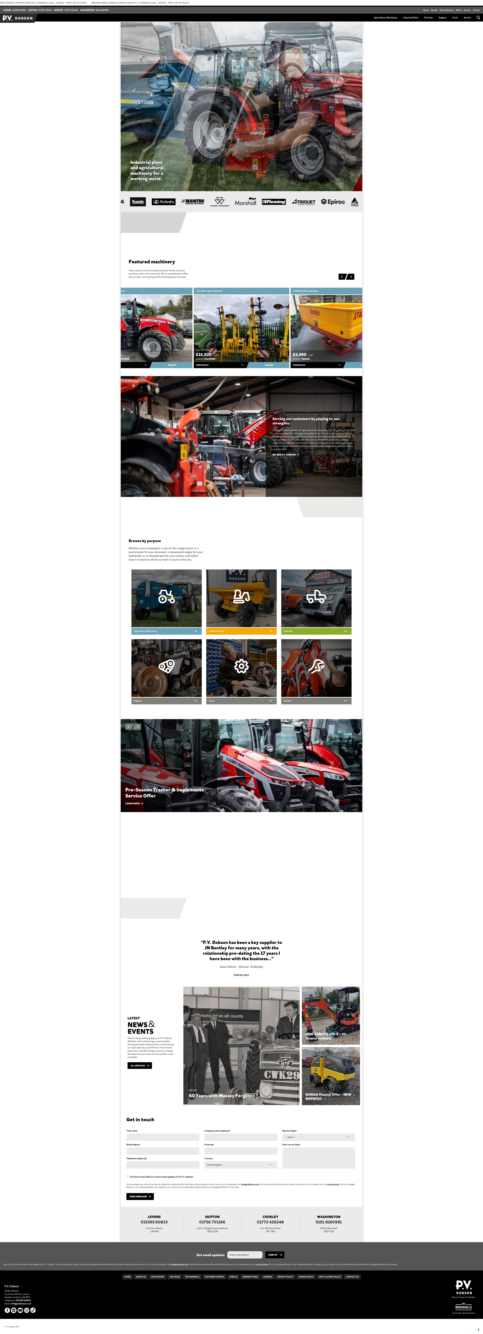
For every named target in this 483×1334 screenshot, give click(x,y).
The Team (175, 1276)
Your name (131, 1130)
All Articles (138, 1065)
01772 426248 (71, 10)
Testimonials (192, 1276)
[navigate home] (17, 14)
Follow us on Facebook (7, 1310)
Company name (217, 1130)
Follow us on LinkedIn (14, 1310)
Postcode (209, 1144)
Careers (467, 10)
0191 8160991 (102, 10)
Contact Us (352, 1276)
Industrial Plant (410, 17)
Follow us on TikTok (33, 1310)
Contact (476, 10)
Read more (241, 1046)
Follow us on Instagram (27, 1310)
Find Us (233, 1276)
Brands (434, 10)
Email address (133, 1144)
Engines (443, 17)
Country (208, 1158)
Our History (157, 1276)
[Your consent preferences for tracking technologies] (478, 1329)
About (426, 10)
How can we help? (291, 1144)
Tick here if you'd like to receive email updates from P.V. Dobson (161, 1176)
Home (128, 1276)
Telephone (136, 1158)
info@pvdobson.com (250, 1184)
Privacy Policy (285, 1276)
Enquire (172, 365)
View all (166, 602)
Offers (458, 10)
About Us (141, 1276)
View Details (105, 365)
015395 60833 (19, 10)
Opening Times (250, 1276)
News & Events (446, 10)
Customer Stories (214, 1276)
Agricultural (380, 17)
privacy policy (333, 1184)
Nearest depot (289, 1130)
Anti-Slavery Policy (330, 1276)
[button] (342, 277)
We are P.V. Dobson (284, 454)
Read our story (241, 974)
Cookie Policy (306, 1276)
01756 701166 (45, 10)
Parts (455, 17)
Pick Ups (428, 17)
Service (467, 17)
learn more (132, 803)
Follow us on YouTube (20, 1310)
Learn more (316, 671)
